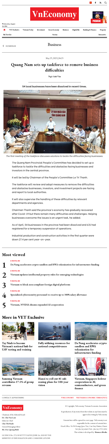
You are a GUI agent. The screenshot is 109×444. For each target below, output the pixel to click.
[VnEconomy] (91, 2)
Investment (41, 30)
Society (54, 34)
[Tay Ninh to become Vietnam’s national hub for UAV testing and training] (18, 330)
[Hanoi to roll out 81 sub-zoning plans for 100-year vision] (54, 366)
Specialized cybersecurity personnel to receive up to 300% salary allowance (49, 294)
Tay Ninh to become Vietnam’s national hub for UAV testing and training (17, 346)
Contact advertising (13, 397)
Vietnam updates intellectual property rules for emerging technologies (47, 274)
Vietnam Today (28, 30)
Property (103, 30)
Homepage (11, 46)
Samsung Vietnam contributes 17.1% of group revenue (18, 382)
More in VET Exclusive (23, 317)
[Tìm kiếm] (105, 2)
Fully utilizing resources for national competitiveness (54, 344)
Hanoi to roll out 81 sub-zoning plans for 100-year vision (53, 382)
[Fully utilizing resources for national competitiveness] (54, 330)
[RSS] (100, 2)
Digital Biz (75, 30)
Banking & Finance (89, 30)
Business (66, 30)
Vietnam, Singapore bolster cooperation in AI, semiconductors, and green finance (90, 383)
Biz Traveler (7, 34)
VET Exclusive (14, 30)
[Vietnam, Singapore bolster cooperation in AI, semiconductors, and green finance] (91, 366)
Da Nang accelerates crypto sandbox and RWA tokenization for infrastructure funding (55, 264)
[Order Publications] (99, 17)
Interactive (102, 34)
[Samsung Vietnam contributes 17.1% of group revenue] (18, 366)
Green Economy (53, 30)
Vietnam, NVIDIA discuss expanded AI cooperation (37, 304)
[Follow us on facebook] (95, 2)
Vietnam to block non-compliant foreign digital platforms (40, 284)
